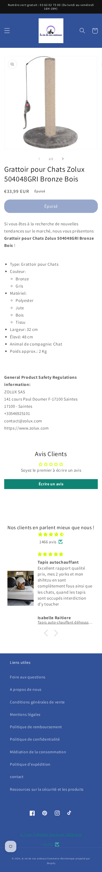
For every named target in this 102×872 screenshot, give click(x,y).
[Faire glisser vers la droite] (62, 158)
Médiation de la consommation (38, 752)
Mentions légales (25, 714)
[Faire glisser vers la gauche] (39, 158)
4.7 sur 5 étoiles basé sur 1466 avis (51, 834)
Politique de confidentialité (35, 739)
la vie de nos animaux (34, 858)
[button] (7, 31)
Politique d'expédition (30, 764)
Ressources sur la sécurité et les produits (47, 789)
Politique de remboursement (36, 726)
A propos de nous (26, 689)
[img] (51, 534)
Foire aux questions (28, 677)
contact (17, 776)
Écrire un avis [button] (51, 484)
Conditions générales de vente (37, 702)
